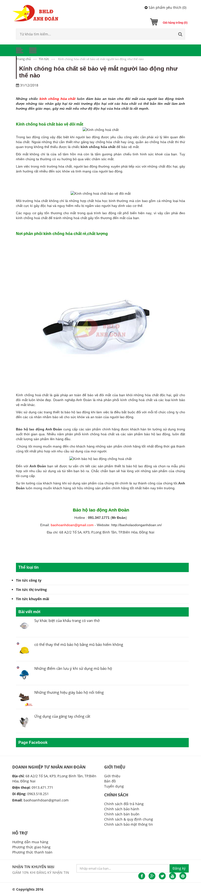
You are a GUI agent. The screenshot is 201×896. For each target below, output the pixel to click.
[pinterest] (182, 876)
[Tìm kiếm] (180, 34)
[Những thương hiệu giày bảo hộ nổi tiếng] (24, 698)
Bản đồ (110, 781)
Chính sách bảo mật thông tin (128, 824)
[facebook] (141, 876)
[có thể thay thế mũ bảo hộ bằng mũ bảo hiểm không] (24, 650)
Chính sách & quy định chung (128, 819)
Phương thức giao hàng (31, 847)
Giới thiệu (112, 776)
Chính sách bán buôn (121, 814)
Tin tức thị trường (31, 589)
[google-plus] (152, 876)
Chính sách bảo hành (121, 809)
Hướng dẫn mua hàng (30, 842)
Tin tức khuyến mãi (32, 599)
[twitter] (162, 876)
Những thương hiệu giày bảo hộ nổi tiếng (69, 692)
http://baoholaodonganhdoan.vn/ (136, 525)
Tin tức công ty (28, 580)
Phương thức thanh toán (32, 852)
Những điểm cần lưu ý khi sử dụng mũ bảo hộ (73, 668)
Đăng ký (179, 868)
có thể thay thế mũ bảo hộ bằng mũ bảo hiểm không (78, 644)
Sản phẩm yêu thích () (167, 7)
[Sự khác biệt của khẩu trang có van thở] (24, 626)
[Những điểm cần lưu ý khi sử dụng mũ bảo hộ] (24, 674)
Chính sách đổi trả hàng (124, 803)
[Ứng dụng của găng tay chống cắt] (24, 722)
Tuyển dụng (114, 786)
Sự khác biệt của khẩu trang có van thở (67, 620)
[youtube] (172, 876)
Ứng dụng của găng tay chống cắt (62, 716)
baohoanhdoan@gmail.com (46, 800)
